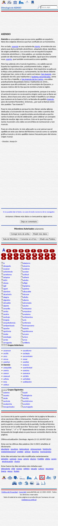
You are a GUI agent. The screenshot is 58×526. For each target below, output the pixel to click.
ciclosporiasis (35, 449)
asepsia (26, 365)
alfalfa (25, 297)
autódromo (28, 401)
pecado (34, 469)
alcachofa (7, 295)
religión (26, 469)
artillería (26, 343)
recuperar (49, 469)
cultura (41, 469)
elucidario (5, 449)
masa (20, 459)
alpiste (6, 306)
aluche (25, 306)
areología (7, 337)
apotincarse (28, 331)
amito (5, 312)
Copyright (22, 492)
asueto (6, 396)
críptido (20, 452)
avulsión (26, 404)
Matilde (40, 459)
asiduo (6, 385)
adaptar (6, 277)
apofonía (7, 331)
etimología (5, 469)
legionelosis (24, 449)
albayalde (27, 292)
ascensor (7, 351)
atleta (47, 459)
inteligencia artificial (29, 500)
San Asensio (46, 74)
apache (6, 329)
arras (25, 340)
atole (5, 398)
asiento (6, 393)
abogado (7, 266)
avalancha (7, 404)
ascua (5, 359)
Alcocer (26, 295)
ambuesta (27, 309)
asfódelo (26, 379)
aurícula (6, 401)
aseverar (26, 373)
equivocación (7, 462)
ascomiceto (28, 356)
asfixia (6, 379)
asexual (6, 376)
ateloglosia (27, 396)
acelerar (26, 269)
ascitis (5, 354)
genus (10, 471)
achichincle (8, 272)
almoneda (27, 303)
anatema (26, 314)
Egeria (3, 471)
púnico (19, 469)
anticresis (27, 323)
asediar (26, 362)
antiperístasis (8, 326)
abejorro (26, 263)
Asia (5, 382)
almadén (7, 303)
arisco (25, 337)
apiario (26, 329)
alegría (6, 297)
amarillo (6, 309)
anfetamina (28, 317)
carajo (53, 459)
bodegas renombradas (41, 77)
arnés (5, 340)
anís (24, 320)
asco (5, 356)
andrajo (6, 317)
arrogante (7, 343)
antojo (26, 459)
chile (13, 469)
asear (25, 359)
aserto (6, 371)
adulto (25, 280)
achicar (28, 452)
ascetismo (27, 351)
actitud (26, 275)
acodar (26, 272)
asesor (6, 373)
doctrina (35, 452)
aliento (26, 300)
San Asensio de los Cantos (32, 79)
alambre (6, 292)
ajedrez (26, 289)
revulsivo (14, 449)
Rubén (16, 471)
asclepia (26, 354)
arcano (26, 334)
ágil (4, 286)
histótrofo (47, 449)
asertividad (27, 368)
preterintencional (8, 452)
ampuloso (27, 312)
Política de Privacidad (10, 492)
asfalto (26, 376)
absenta (26, 266)
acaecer (6, 269)
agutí (5, 289)
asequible (7, 368)
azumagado (28, 407)
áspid (25, 393)
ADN (5, 280)
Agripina (26, 286)
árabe (5, 334)
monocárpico (45, 452)
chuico (17, 462)
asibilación (27, 382)
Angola (6, 320)
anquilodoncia (9, 323)
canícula (13, 459)
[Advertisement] (29, 22)
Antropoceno (28, 326)
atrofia (26, 398)
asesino (26, 371)
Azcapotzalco (8, 407)
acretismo (7, 275)
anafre (6, 314)
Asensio (50, 99)
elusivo (33, 459)
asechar (6, 362)
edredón (4, 459)
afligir (25, 283)
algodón (6, 300)
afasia (5, 283)
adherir (26, 277)
